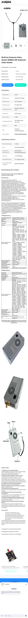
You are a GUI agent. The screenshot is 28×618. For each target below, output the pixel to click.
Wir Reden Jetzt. (20, 85)
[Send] (26, 615)
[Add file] (2, 615)
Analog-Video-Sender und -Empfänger (11, 534)
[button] (3, 558)
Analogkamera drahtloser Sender (10, 531)
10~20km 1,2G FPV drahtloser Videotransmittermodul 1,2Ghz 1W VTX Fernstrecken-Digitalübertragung (11, 567)
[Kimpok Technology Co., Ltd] (6, 2)
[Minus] (26, 584)
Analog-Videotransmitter (14, 529)
